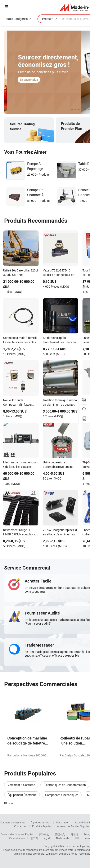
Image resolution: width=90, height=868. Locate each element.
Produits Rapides (41, 826)
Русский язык (17, 838)
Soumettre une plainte (12, 822)
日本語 (74, 834)
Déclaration (62, 822)
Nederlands (62, 838)
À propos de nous (41, 822)
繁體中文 (60, 834)
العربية (47, 838)
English (29, 834)
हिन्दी (77, 838)
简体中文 (44, 834)
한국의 (34, 838)
